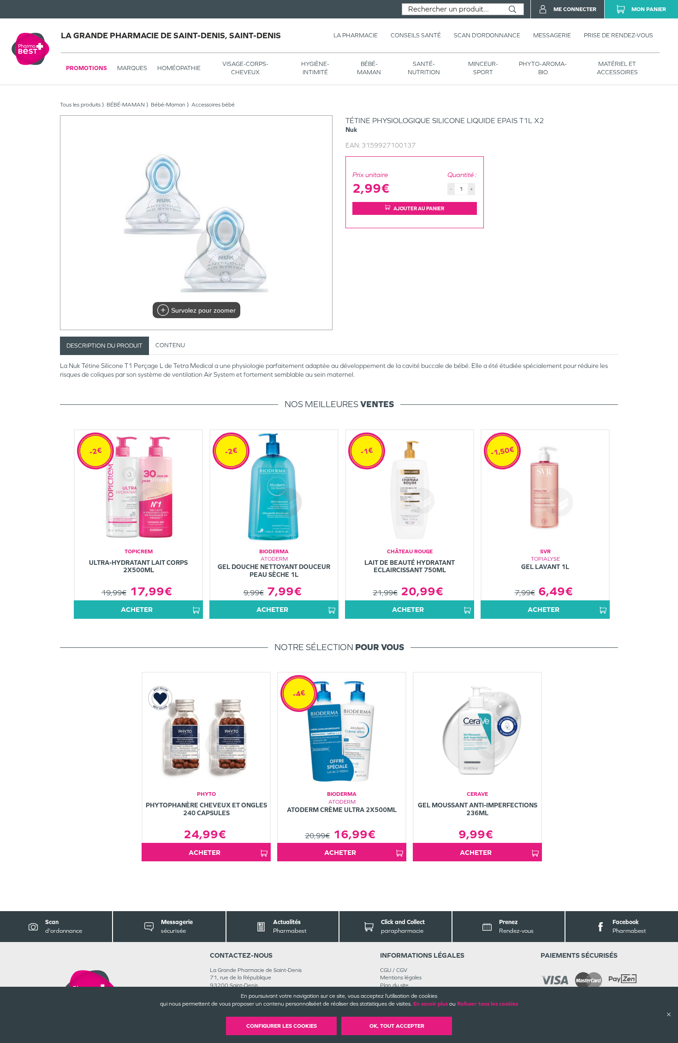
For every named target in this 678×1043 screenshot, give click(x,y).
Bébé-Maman (168, 104)
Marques (132, 68)
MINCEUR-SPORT (483, 68)
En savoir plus (430, 1004)
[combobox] (451, 9)
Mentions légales (401, 977)
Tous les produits (80, 104)
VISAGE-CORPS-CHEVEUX (245, 68)
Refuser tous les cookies (487, 1004)
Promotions (86, 68)
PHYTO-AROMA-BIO (543, 68)
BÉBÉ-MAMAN (369, 68)
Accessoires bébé (213, 104)
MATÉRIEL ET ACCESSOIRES (617, 68)
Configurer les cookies (281, 1026)
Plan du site (394, 985)
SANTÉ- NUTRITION (424, 68)
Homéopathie (179, 68)
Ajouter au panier (418, 208)
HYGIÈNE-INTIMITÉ (315, 68)
